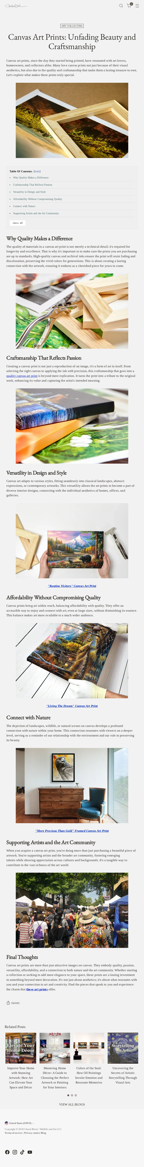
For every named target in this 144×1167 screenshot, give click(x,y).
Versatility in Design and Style (29, 192)
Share (15, 1003)
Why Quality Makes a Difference (31, 177)
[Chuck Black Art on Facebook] (7, 1152)
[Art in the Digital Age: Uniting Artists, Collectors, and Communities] (122, 1048)
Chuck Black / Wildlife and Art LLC (43, 1129)
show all (18, 223)
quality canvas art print (22, 376)
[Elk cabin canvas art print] (72, 660)
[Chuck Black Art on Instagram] (14, 1152)
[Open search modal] (121, 6)
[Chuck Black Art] (16, 5)
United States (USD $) (20, 1123)
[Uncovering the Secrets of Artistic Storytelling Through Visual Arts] (89, 1048)
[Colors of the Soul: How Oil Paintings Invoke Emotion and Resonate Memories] (54, 1048)
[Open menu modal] (137, 6)
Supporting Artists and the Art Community (36, 213)
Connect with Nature (24, 206)
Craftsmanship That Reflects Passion (32, 184)
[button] (68, 1095)
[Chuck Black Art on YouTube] (29, 1152)
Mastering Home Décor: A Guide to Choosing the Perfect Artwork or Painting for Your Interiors (21, 1077)
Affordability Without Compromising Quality (37, 199)
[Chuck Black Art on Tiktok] (22, 1152)
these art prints (37, 989)
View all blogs (72, 1104)
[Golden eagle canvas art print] (72, 785)
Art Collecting (72, 25)
